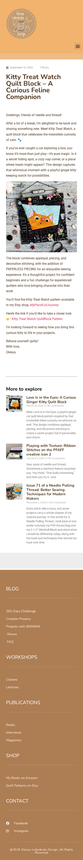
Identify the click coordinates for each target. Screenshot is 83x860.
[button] (77, 46)
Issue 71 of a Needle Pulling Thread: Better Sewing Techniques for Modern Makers (50, 492)
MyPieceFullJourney (44, 305)
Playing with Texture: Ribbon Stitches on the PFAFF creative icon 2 (51, 450)
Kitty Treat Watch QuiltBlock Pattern (37, 319)
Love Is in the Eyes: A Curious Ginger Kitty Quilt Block (51, 399)
